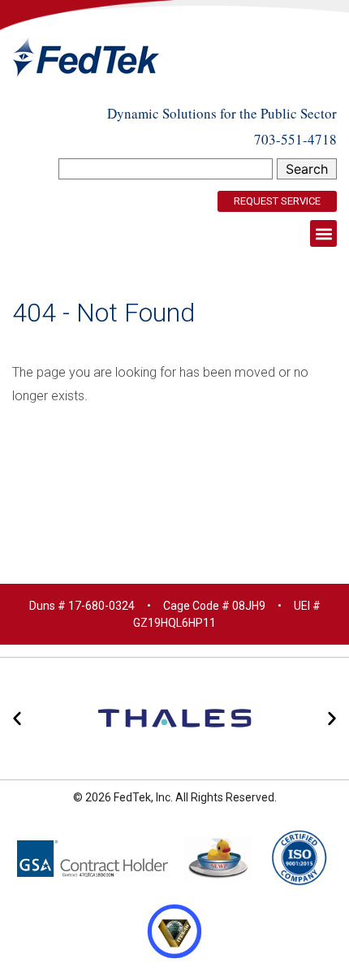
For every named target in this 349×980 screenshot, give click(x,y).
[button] (323, 233)
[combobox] (165, 168)
